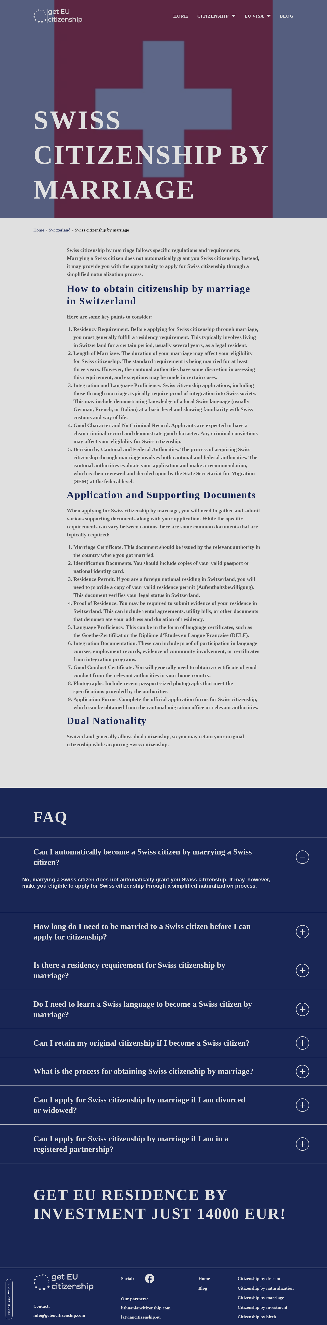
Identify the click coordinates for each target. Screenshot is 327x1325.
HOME (180, 16)
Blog (287, 16)
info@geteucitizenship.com (59, 1315)
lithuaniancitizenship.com (146, 1307)
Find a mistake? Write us (9, 1299)
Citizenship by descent (259, 1278)
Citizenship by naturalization (266, 1288)
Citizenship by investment (262, 1307)
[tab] (163, 857)
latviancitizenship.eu (141, 1317)
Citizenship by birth (257, 1316)
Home (204, 1278)
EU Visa (254, 16)
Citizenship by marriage (261, 1297)
